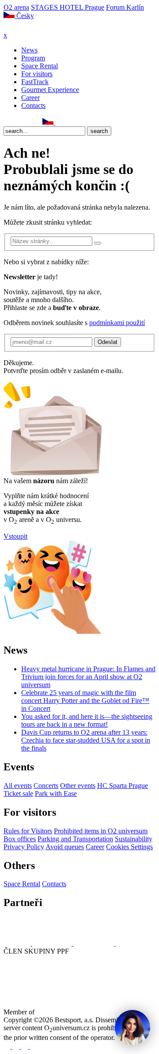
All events (18, 785)
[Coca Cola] (94, 943)
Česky (24, 15)
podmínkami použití (117, 322)
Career (30, 97)
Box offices (20, 839)
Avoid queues (64, 847)
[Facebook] (7, 122)
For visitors (37, 74)
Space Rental (39, 66)
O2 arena (16, 7)
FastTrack (35, 81)
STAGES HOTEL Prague (67, 7)
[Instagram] (17, 122)
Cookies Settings (129, 847)
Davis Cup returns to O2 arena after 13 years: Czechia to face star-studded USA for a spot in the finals (85, 740)
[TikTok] (37, 122)
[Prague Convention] (64, 1012)
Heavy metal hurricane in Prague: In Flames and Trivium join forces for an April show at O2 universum (88, 676)
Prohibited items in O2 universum (101, 831)
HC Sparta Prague (122, 785)
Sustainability (133, 839)
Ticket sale (18, 793)
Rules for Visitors (28, 831)
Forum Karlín (125, 7)
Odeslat (107, 342)
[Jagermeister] (130, 943)
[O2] (18, 943)
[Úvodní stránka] (26, 27)
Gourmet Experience (50, 89)
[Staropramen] (52, 943)
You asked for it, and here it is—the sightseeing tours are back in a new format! (86, 720)
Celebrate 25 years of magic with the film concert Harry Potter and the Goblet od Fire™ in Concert (85, 700)
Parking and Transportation (75, 839)
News (29, 50)
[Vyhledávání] (59, 122)
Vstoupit (15, 536)
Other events (77, 785)
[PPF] (23, 983)
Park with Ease (56, 793)
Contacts (33, 105)
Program (33, 58)
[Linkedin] (27, 122)
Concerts (46, 785)
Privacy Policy (24, 847)
